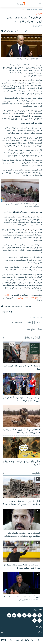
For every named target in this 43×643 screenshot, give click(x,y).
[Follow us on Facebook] (29, 615)
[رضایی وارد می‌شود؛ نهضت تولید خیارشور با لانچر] (21, 447)
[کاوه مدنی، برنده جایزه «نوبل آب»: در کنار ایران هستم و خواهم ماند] (21, 384)
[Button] (28, 31)
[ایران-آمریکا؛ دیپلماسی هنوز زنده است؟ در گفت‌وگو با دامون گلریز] (21, 583)
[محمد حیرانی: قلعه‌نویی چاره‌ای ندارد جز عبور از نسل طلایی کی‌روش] (21, 551)
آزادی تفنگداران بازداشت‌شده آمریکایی (23, 296)
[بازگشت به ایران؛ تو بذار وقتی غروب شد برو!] (21, 352)
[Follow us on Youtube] (14, 615)
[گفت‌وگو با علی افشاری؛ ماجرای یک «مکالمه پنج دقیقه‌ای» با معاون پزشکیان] (21, 519)
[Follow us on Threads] (34, 620)
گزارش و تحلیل (32, 338)
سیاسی (39, 13)
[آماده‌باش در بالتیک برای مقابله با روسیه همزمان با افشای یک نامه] (21, 416)
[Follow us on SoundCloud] (9, 615)
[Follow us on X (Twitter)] (19, 615)
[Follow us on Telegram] (24, 615)
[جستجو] (38, 640)
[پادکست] (10, 640)
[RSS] (34, 615)
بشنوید (36, 473)
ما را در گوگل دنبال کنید (24, 640)
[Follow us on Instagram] (39, 620)
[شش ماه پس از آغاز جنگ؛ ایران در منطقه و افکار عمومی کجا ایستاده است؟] (21, 487)
